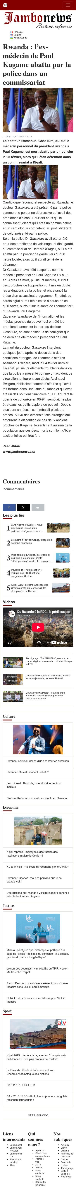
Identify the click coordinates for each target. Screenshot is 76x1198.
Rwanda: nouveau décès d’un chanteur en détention (38, 761)
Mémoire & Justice (15, 1161)
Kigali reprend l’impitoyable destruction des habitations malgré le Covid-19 (32, 853)
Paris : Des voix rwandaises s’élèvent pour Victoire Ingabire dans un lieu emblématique (37, 985)
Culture (64, 1159)
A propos (39, 1150)
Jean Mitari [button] (12, 136)
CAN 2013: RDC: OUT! (21, 1085)
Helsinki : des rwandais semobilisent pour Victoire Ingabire (36, 1000)
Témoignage (67, 1167)
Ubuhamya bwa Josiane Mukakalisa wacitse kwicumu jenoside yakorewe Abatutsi (48, 677)
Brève (64, 1147)
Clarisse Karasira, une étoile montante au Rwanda (37, 798)
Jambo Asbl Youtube (16, 1149)
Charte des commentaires (42, 1154)
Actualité (65, 1144)
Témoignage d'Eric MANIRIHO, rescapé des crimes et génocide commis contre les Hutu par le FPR (49, 661)
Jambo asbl (16, 1144)
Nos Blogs (66, 1176)
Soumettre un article (40, 1183)
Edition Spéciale (65, 1172)
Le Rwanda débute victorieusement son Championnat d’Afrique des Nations (30, 1072)
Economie (66, 1162)
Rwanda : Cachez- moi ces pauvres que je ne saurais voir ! (34, 879)
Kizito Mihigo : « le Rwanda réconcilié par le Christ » (38, 866)
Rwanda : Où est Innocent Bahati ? (28, 772)
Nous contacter (40, 1172)
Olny (12, 1165)
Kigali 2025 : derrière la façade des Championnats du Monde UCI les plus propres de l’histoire (36, 1057)
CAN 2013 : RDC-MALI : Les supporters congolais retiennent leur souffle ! (37, 1098)
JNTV (38, 1164)
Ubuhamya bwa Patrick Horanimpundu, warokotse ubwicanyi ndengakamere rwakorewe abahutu (45, 695)
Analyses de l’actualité (67, 1155)
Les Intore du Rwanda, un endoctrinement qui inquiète (34, 785)
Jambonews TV (16, 1155)
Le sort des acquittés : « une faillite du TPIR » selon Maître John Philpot (37, 970)
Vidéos (38, 1167)
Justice (64, 1165)
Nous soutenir (39, 1177)
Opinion (65, 1150)
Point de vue (39, 1160)
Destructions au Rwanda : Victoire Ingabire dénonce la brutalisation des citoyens (38, 894)
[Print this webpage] (38, 507)
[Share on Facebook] (9, 507)
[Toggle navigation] (68, 5)
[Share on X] (23, 507)
